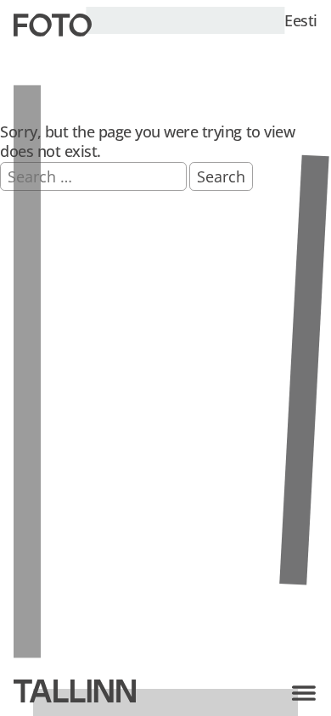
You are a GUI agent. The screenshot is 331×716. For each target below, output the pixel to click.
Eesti (300, 21)
